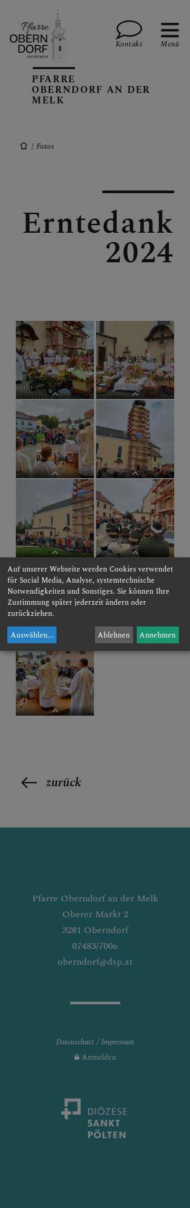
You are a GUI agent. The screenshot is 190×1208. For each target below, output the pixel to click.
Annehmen (157, 635)
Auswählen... (32, 635)
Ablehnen (114, 635)
